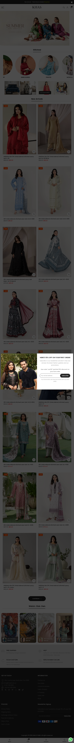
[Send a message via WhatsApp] (70, 739)
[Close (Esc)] (71, 2)
